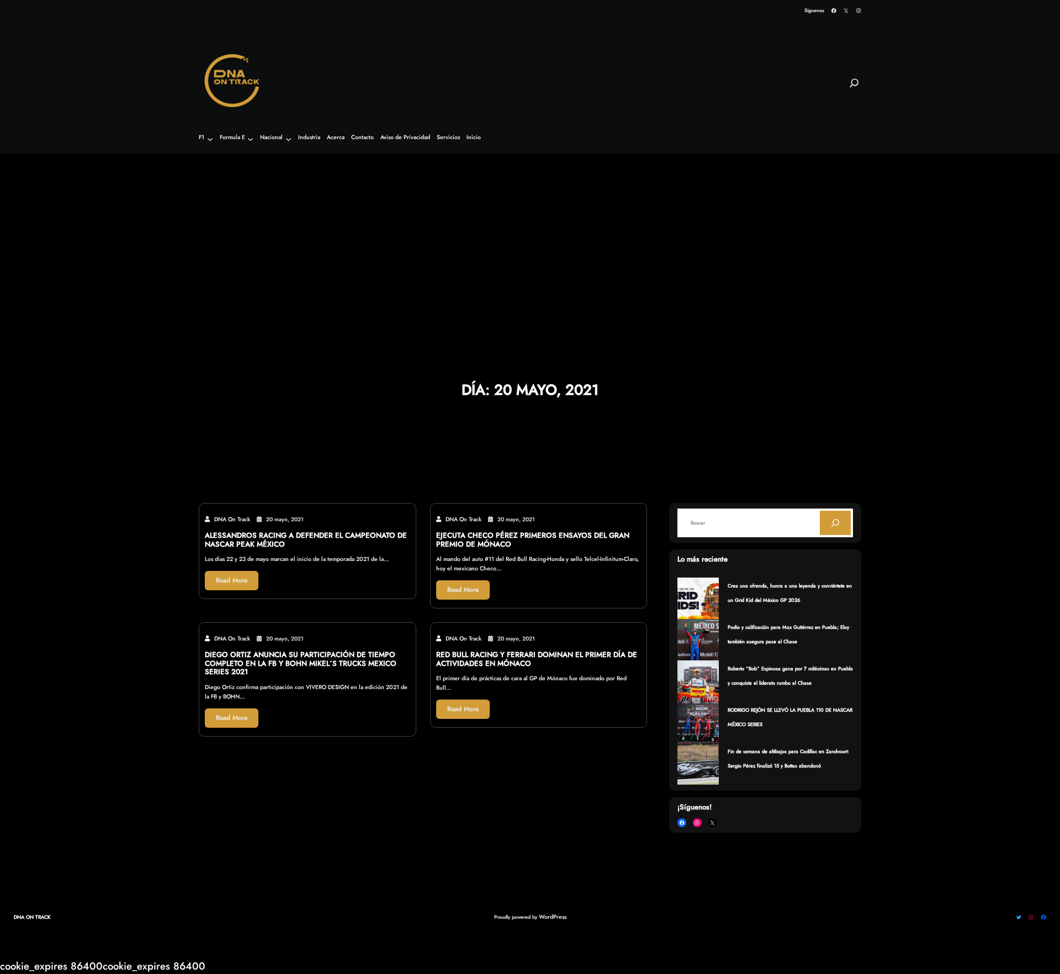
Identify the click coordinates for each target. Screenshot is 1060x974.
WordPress (552, 917)
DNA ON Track (32, 916)
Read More (231, 580)
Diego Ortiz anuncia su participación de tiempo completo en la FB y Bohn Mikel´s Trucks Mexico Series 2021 (300, 663)
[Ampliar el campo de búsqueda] (854, 88)
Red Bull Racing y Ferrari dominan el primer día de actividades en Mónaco (536, 659)
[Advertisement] (530, 238)
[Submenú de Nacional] (288, 139)
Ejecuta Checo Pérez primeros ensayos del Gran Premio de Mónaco (532, 540)
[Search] (835, 523)
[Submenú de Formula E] (250, 139)
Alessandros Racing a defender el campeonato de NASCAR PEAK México (306, 540)
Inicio (474, 137)
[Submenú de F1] (210, 139)
